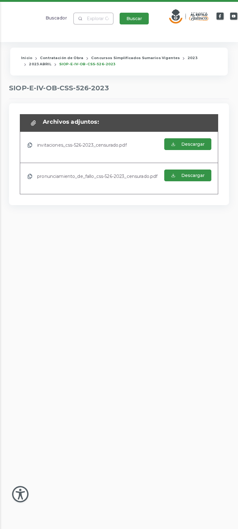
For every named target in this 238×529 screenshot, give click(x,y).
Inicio (26, 58)
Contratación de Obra (61, 58)
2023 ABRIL (40, 64)
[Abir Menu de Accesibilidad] (20, 494)
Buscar (134, 18)
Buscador (56, 18)
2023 (192, 58)
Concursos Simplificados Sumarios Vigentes (135, 58)
